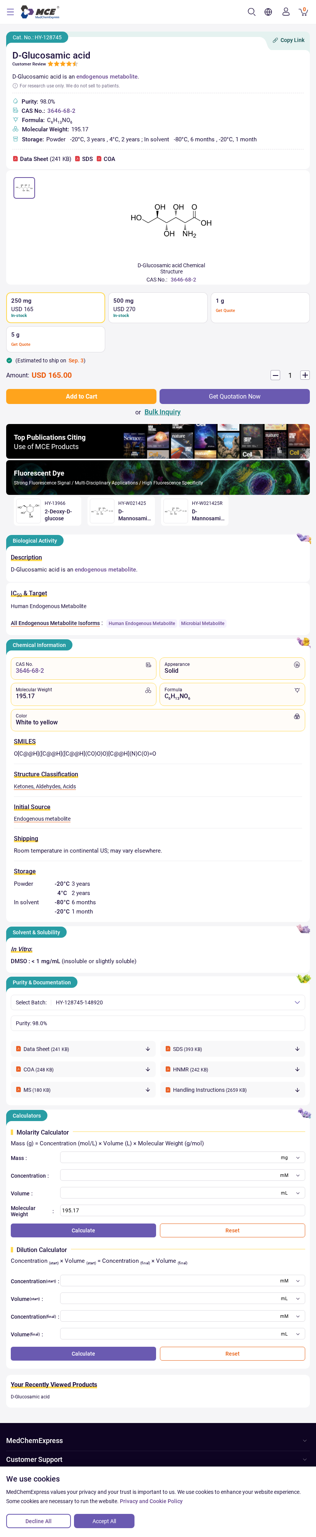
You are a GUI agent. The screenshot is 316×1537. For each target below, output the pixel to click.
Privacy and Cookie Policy (151, 1501)
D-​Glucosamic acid (30, 1397)
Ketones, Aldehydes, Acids (45, 786)
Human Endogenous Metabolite (142, 623)
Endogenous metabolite (42, 819)
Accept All (104, 1521)
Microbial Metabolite (202, 623)
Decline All (38, 1521)
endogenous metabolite (107, 76)
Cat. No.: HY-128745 (37, 37)
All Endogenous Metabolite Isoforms (55, 623)
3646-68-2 (61, 110)
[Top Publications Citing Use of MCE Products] (158, 456)
